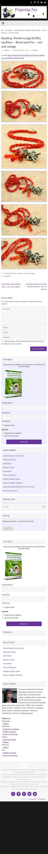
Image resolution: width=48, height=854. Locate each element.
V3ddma (6, 724)
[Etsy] (31, 2)
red (24, 273)
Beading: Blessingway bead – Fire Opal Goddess (11, 285)
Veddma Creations (9, 732)
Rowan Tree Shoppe (10, 734)
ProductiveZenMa (9, 740)
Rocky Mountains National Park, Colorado (18, 487)
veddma (6, 50)
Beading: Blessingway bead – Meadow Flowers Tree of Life (36, 286)
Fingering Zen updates (13, 433)
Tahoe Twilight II (9, 475)
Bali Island (7, 464)
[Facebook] (38, 2)
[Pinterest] (34, 2)
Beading (8, 30)
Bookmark (7, 276)
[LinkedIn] (41, 2)
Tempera (33, 799)
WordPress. (42, 799)
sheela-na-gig (30, 273)
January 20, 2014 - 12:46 (21, 50)
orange (19, 273)
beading (6, 273)
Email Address (7, 403)
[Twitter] (45, 2)
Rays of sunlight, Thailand (12, 483)
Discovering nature (10, 491)
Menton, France (9, 467)
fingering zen (28, 713)
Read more (8, 528)
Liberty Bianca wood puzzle (13, 456)
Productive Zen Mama (11, 729)
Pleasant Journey (9, 460)
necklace (13, 273)
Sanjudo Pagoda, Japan (11, 479)
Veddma (6, 747)
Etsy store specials (11, 436)
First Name (6, 413)
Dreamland (7, 471)
